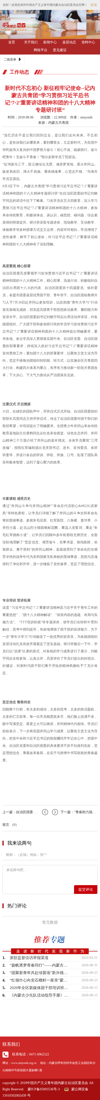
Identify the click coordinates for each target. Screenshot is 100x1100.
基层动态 (69, 42)
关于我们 (31, 42)
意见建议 (60, 50)
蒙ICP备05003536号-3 (44, 1089)
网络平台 (40, 50)
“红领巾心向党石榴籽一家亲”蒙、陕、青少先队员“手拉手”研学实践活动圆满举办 (39, 980)
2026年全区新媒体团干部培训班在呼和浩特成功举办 (39, 988)
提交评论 (85, 889)
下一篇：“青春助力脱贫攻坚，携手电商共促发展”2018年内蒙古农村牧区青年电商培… (79, 812)
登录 (93, 5)
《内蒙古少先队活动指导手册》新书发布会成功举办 (39, 995)
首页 (11, 42)
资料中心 (88, 42)
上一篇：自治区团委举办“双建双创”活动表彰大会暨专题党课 (25, 812)
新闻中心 (50, 42)
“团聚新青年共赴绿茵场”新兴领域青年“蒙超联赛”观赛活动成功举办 (39, 973)
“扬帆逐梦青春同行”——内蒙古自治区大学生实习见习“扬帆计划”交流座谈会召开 (39, 965)
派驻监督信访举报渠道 (29, 958)
